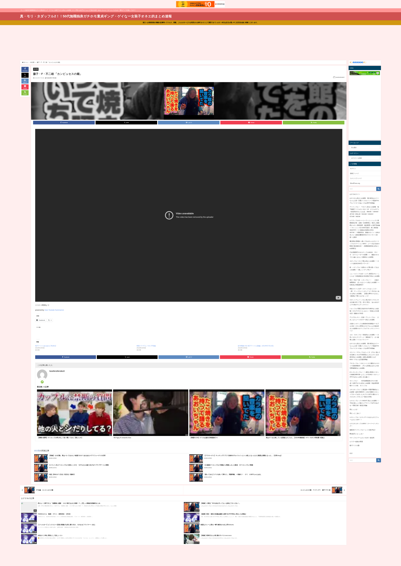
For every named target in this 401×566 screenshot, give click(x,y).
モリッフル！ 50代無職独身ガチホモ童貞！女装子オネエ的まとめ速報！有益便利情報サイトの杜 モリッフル (364, 383)
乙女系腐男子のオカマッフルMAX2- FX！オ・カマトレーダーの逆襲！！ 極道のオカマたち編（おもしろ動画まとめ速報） (364, 255)
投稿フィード (354, 173)
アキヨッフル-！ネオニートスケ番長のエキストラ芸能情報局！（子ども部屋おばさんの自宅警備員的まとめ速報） (364, 366)
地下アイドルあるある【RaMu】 (46, 346)
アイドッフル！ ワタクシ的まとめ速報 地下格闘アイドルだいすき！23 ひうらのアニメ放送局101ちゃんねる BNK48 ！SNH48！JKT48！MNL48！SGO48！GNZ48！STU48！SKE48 (364, 211)
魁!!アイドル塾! (355, 445)
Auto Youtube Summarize (54, 310)
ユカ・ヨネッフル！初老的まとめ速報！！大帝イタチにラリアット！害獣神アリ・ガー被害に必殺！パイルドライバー (364, 337)
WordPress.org (355, 183)
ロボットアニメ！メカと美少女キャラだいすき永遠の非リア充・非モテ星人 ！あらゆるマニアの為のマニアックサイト (364, 302)
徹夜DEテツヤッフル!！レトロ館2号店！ (363, 430)
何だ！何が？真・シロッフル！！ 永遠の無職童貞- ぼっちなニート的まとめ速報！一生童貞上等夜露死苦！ (364, 282)
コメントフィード (356, 178)
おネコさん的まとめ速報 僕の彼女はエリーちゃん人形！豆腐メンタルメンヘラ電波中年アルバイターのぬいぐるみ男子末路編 (364, 200)
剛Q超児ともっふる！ (357, 433)
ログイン (353, 168)
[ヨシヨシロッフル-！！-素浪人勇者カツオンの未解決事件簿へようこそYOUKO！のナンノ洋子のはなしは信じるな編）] (365, 374)
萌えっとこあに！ (355, 413)
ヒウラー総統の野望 (356, 441)
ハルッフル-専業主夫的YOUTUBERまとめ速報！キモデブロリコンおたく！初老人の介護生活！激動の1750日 (364, 311)
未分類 (36, 69)
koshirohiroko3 (340, 77)
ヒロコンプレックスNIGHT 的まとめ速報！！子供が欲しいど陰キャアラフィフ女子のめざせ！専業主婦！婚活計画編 (364, 403)
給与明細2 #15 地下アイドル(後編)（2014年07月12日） (256, 346)
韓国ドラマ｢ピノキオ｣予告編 (146, 346)
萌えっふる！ (354, 409)
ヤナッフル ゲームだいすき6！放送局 (362, 437)
